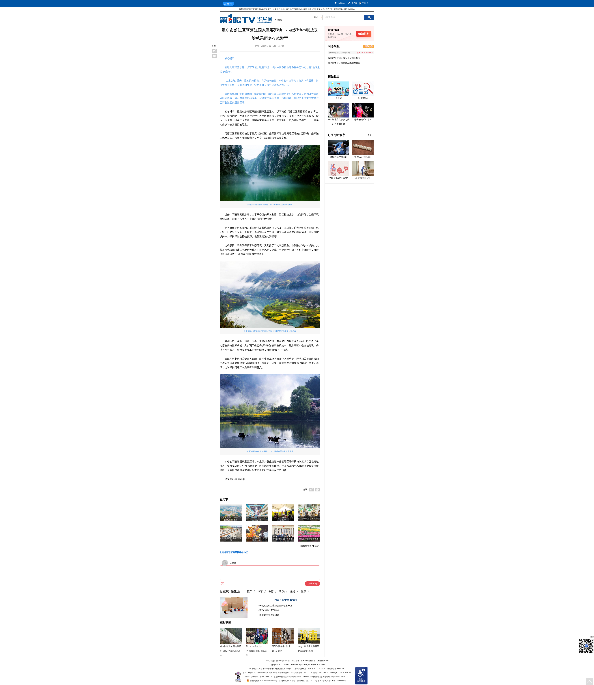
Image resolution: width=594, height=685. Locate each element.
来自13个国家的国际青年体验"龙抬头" (257, 539)
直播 (296, 9)
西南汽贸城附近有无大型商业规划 (344, 58)
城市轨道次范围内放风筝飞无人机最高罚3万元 (230, 650)
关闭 (592, 637)
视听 (305, 9)
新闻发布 (351, 9)
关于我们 (269, 660)
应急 (341, 9)
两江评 (255, 9)
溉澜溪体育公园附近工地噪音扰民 (344, 63)
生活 (283, 9)
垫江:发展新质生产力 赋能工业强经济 (256, 518)
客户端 (354, 3)
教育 (265, 9)
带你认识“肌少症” (362, 157)
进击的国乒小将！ (363, 119)
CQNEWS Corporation (297, 665)
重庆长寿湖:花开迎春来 (308, 539)
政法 (301, 9)
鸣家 (314, 9)
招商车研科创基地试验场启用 (231, 539)
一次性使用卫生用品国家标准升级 (275, 605)
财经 (278, 9)
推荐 (241, 9)
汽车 (292, 9)
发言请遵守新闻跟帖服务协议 (234, 552)
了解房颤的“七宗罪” (338, 178)
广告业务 (278, 660)
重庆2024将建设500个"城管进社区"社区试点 (256, 650)
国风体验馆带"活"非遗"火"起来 (281, 648)
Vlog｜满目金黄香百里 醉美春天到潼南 (308, 648)
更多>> (370, 135)
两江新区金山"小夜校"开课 (309, 519)
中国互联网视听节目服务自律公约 (315, 660)
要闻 (246, 9)
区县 (261, 9)
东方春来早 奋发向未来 (282, 539)
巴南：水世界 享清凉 (285, 600)
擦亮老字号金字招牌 (269, 615)
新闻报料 (363, 33)
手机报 (365, 3)
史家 (318, 9)
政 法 (282, 591)
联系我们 (287, 660)
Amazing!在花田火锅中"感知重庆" (282, 518)
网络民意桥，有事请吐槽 (339, 52)
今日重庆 (278, 20)
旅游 (323, 9)
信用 (345, 9)
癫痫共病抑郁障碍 (338, 157)
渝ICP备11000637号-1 (338, 681)
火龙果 (338, 98)
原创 (336, 9)
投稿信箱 (295, 660)
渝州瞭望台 (362, 98)
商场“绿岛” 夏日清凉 (269, 610)
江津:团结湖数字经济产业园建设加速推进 (230, 518)
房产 (327, 9)
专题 (309, 9)
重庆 (250, 9)
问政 (288, 9)
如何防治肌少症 (362, 178)
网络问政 (334, 46)
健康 (274, 9)
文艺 (269, 9)
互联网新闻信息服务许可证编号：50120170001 (329, 677)
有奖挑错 (342, 3)
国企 (332, 9)
